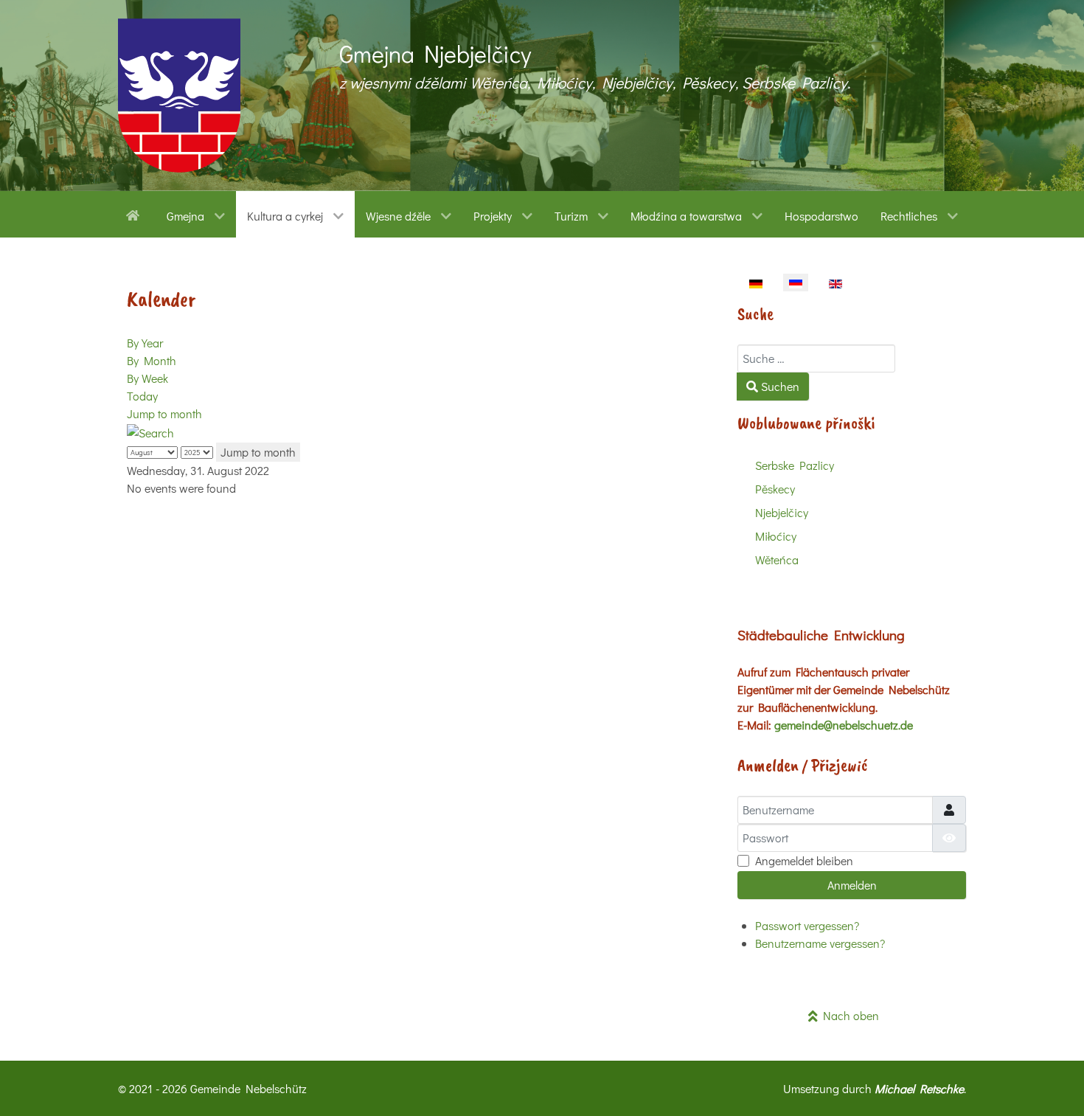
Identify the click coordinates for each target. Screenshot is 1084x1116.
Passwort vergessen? (807, 925)
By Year (145, 342)
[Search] (150, 431)
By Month (151, 360)
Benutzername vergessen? (820, 943)
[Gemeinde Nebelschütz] (179, 95)
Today (142, 395)
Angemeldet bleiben (804, 860)
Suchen (778, 386)
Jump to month (164, 413)
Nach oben (848, 1015)
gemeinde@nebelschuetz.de (843, 724)
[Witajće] (135, 214)
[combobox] (816, 358)
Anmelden (852, 885)
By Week (147, 378)
